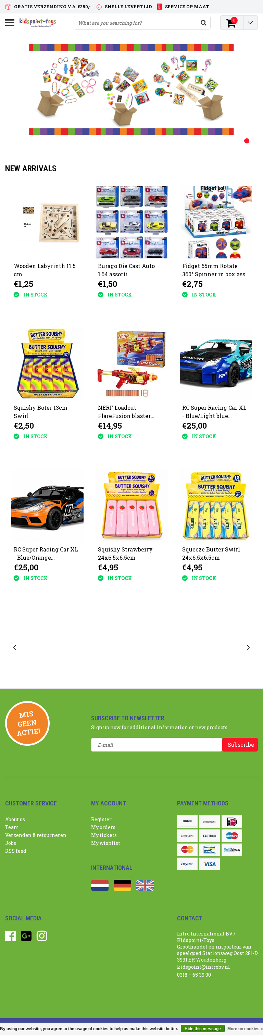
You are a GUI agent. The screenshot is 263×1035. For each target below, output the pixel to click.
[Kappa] (205, 647)
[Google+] (26, 938)
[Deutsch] (122, 889)
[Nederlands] (100, 889)
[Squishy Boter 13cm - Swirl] (47, 364)
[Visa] (209, 864)
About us (15, 819)
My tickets (104, 835)
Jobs (10, 843)
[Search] (203, 22)
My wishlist (105, 843)
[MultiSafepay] (232, 850)
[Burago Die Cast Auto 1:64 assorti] (132, 222)
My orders (103, 827)
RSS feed (15, 851)
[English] (145, 889)
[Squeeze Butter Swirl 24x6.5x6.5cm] (216, 505)
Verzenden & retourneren (35, 835)
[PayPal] (187, 864)
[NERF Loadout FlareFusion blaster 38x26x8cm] (132, 364)
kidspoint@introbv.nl (203, 967)
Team (12, 827)
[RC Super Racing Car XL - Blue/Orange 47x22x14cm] (47, 505)
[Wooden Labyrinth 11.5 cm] (47, 222)
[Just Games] (131, 647)
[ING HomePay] (187, 835)
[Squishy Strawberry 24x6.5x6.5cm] (132, 505)
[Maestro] (232, 835)
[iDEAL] (232, 821)
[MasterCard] (187, 850)
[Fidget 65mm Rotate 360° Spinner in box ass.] (216, 222)
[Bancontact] (209, 850)
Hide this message (203, 1028)
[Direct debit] (209, 821)
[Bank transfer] (187, 821)
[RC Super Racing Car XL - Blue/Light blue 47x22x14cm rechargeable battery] (216, 364)
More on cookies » (245, 1028)
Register (101, 819)
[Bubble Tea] (58, 647)
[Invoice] (209, 835)
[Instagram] (42, 938)
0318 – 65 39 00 (194, 975)
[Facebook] (10, 938)
